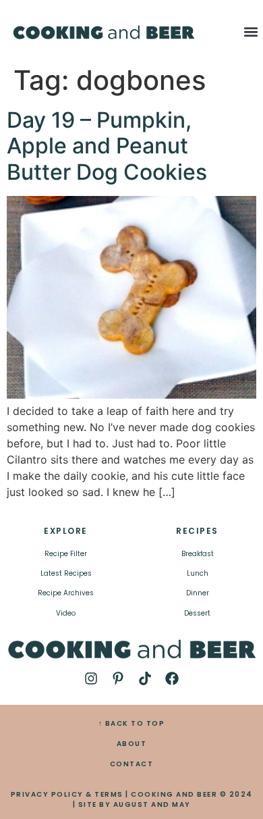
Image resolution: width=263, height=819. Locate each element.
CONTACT (132, 764)
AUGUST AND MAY (152, 804)
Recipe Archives (66, 593)
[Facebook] (172, 678)
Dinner (197, 593)
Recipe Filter (66, 554)
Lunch (197, 573)
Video (66, 613)
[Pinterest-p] (118, 678)
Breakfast (197, 554)
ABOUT (132, 744)
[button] (251, 31)
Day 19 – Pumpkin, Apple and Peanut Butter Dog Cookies (107, 146)
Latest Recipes (66, 573)
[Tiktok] (145, 678)
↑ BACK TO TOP (131, 723)
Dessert (197, 613)
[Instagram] (91, 678)
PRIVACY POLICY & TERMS (67, 794)
